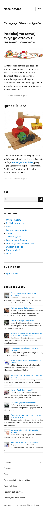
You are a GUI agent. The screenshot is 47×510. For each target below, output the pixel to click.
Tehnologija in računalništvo (20, 243)
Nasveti (9, 233)
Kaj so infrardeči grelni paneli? (22, 390)
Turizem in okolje (14, 247)
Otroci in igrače (21, 96)
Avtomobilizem (13, 220)
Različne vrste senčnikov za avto (22, 308)
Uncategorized (13, 250)
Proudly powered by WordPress (27, 505)
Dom (8, 226)
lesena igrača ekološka (22, 162)
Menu (39, 9)
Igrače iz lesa (15, 106)
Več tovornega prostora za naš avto (23, 403)
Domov (7, 462)
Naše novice (12, 9)
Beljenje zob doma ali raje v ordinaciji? (25, 442)
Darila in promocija (15, 223)
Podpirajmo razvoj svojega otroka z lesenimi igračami (19, 38)
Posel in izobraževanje (16, 240)
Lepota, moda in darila (16, 230)
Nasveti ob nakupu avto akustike (22, 321)
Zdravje (9, 253)
